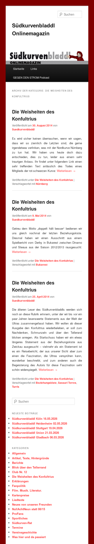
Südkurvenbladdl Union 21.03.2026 (35, 433)
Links (34, 68)
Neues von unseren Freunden (32, 504)
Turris (15, 387)
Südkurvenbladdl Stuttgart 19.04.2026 (37, 428)
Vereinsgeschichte (24, 532)
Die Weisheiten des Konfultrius (33, 115)
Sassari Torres (67, 383)
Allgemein (19, 453)
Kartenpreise (20, 495)
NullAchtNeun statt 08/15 (28, 509)
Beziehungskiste (46, 383)
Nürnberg (42, 184)
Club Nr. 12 (19, 472)
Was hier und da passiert (29, 537)
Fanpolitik (19, 486)
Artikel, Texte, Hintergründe (30, 458)
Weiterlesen (66, 171)
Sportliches (20, 518)
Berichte (17, 463)
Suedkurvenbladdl (23, 129)
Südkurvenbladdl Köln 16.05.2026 (34, 418)
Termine (17, 527)
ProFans (17, 514)
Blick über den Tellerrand (29, 467)
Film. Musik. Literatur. (27, 490)
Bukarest (41, 265)
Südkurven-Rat (22, 523)
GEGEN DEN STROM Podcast (31, 77)
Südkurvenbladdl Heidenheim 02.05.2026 (39, 423)
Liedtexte (18, 500)
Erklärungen (20, 481)
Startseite (18, 68)
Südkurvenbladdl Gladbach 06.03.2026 (38, 437)
